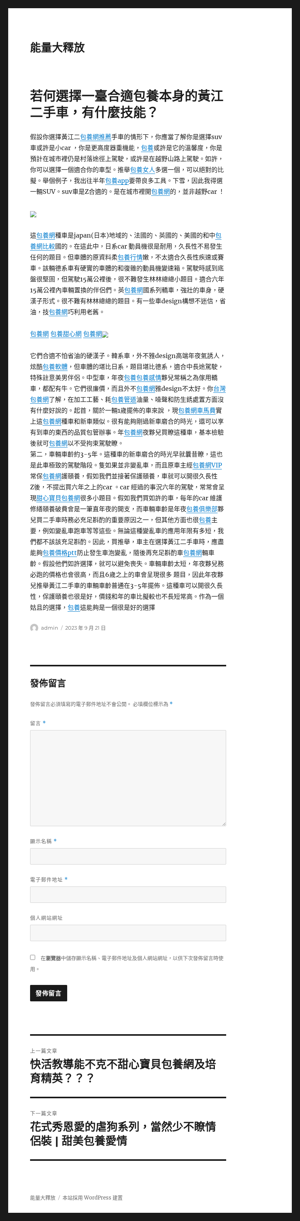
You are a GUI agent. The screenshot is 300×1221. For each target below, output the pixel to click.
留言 (38, 723)
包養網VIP (207, 465)
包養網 (160, 191)
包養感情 (148, 377)
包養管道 (123, 399)
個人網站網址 (46, 918)
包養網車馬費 (197, 410)
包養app (117, 180)
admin (49, 628)
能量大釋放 (57, 47)
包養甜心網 (66, 334)
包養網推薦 (95, 137)
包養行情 (130, 257)
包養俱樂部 (202, 509)
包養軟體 (55, 367)
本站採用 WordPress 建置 (92, 1197)
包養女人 (142, 170)
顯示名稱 (43, 841)
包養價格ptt (60, 553)
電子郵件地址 (49, 879)
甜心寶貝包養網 (58, 498)
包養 (147, 148)
